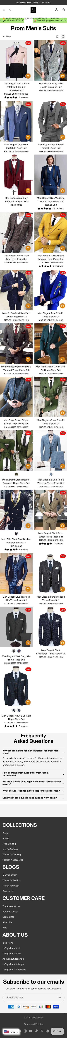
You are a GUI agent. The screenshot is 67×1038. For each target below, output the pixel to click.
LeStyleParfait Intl (11, 953)
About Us (7, 922)
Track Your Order (11, 906)
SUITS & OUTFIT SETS (35, 18)
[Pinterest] (47, 1031)
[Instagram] (25, 1031)
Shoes (5, 838)
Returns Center (10, 911)
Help (4, 927)
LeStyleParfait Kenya (13, 964)
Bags (5, 833)
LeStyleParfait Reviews (14, 969)
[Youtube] (31, 1031)
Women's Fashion (11, 880)
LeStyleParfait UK (11, 948)
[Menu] (3, 9)
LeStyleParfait (37, 1017)
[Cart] (63, 9)
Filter (8, 36)
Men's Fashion (9, 875)
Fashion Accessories (12, 859)
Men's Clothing (10, 849)
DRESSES (54, 18)
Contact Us (8, 916)
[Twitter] (42, 1031)
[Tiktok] (36, 1031)
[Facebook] (20, 1031)
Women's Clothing (11, 854)
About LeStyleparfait (13, 958)
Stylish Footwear (10, 885)
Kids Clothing (9, 843)
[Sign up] (60, 997)
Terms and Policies (33, 1024)
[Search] (10, 9)
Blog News (7, 891)
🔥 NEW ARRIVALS (12, 18)
